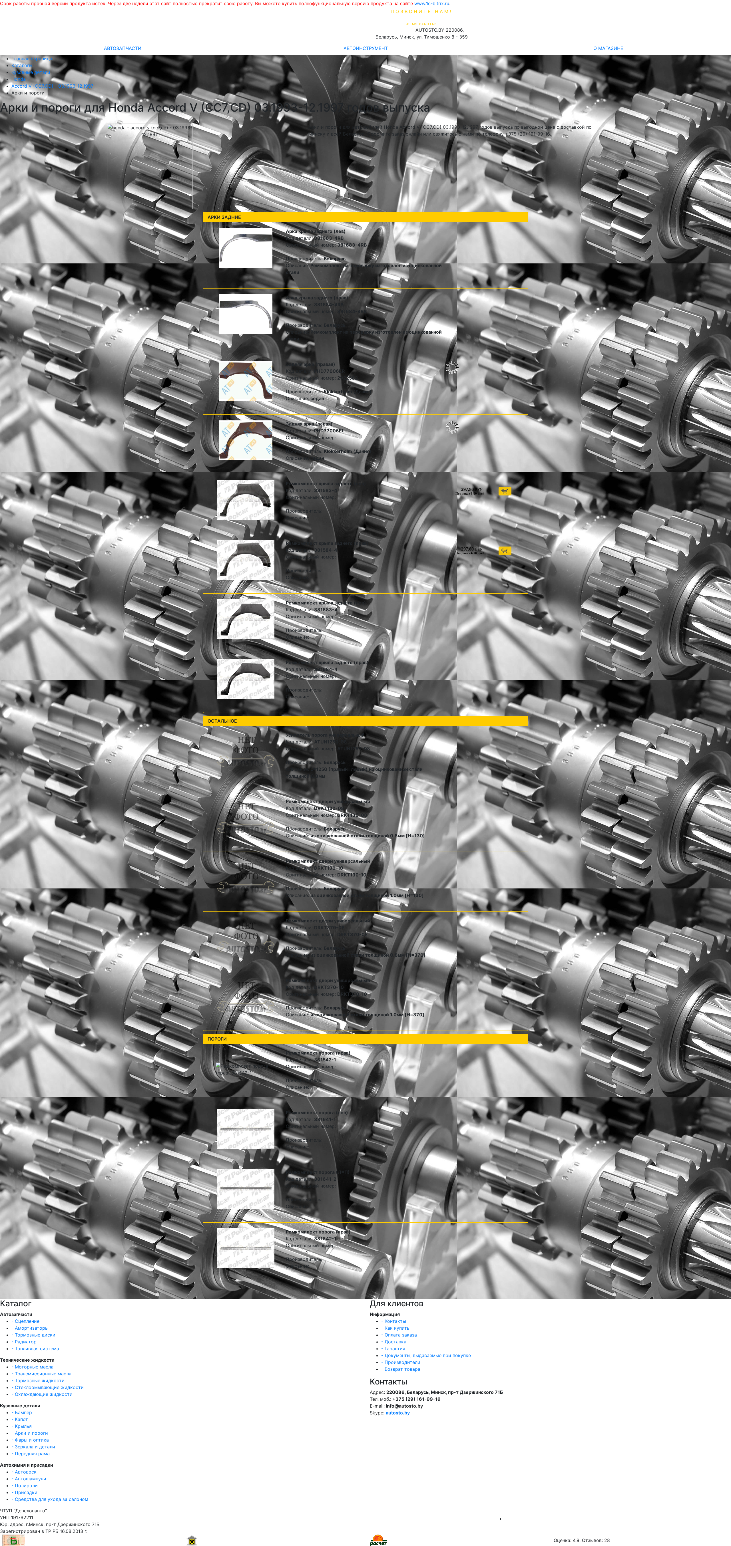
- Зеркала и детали (33, 1447)
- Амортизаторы (30, 1328)
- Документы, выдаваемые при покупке (426, 1355)
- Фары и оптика (30, 1440)
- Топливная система (35, 1348)
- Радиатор (24, 1342)
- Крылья (21, 1426)
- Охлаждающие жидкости (42, 1394)
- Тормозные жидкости (38, 1380)
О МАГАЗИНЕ (608, 48)
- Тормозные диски (33, 1335)
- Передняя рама (30, 1453)
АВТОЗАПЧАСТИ (122, 48)
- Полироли (24, 1485)
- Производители (400, 1362)
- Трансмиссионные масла (41, 1373)
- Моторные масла (32, 1367)
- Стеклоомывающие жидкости (47, 1387)
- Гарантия (393, 1348)
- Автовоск (24, 1472)
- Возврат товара (400, 1369)
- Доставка (393, 1342)
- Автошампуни (28, 1479)
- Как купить (395, 1328)
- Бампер (21, 1412)
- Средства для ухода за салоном (49, 1499)
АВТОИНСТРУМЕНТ (366, 48)
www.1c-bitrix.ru (431, 3)
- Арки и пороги (29, 1433)
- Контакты (393, 1321)
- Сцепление (25, 1321)
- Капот (19, 1419)
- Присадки (24, 1492)
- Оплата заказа (399, 1335)
